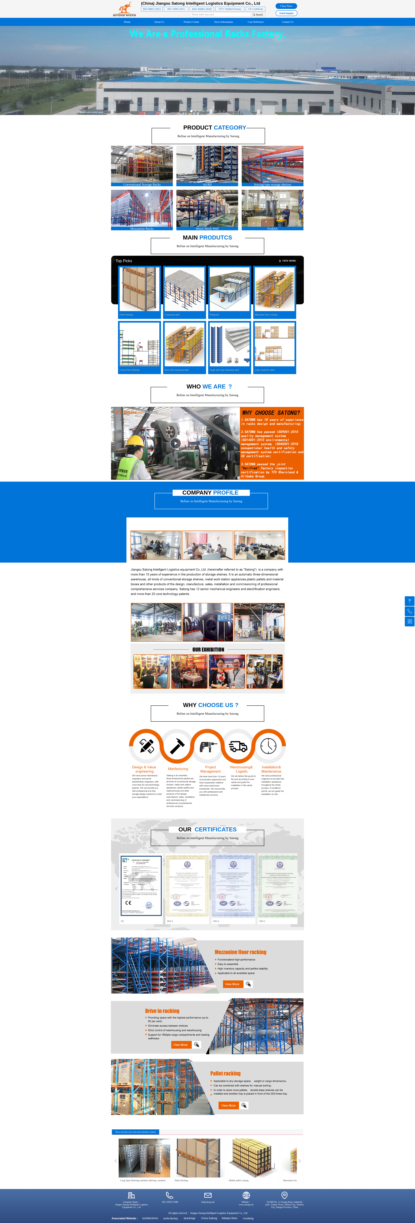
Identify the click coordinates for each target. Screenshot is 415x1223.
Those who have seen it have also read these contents (135, 1132)
